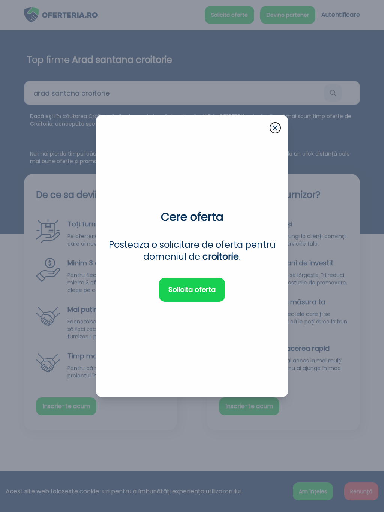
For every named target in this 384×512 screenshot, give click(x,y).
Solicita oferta (192, 289)
